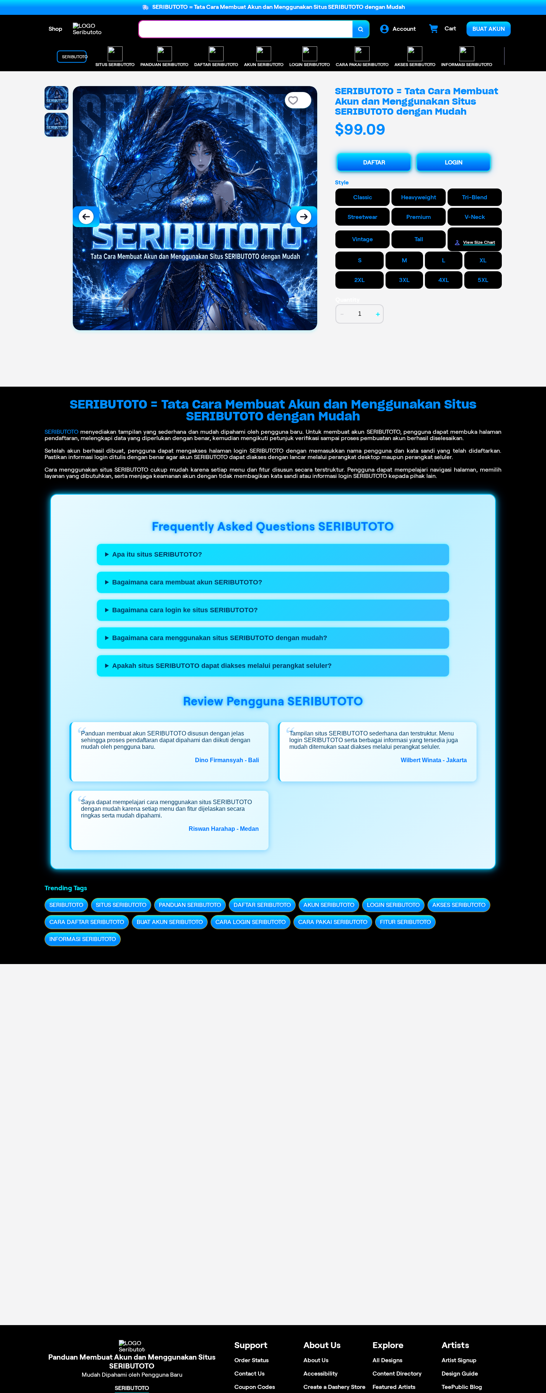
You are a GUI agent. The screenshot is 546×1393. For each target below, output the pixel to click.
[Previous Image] (86, 216)
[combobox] (246, 29)
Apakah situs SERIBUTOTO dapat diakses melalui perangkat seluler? (222, 665)
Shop (55, 29)
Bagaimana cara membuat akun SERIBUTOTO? (187, 582)
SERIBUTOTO (61, 432)
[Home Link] (98, 29)
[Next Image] (303, 216)
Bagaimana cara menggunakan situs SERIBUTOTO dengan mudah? (219, 638)
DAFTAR (374, 162)
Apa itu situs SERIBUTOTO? (157, 554)
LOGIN (453, 162)
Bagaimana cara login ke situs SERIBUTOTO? (185, 610)
